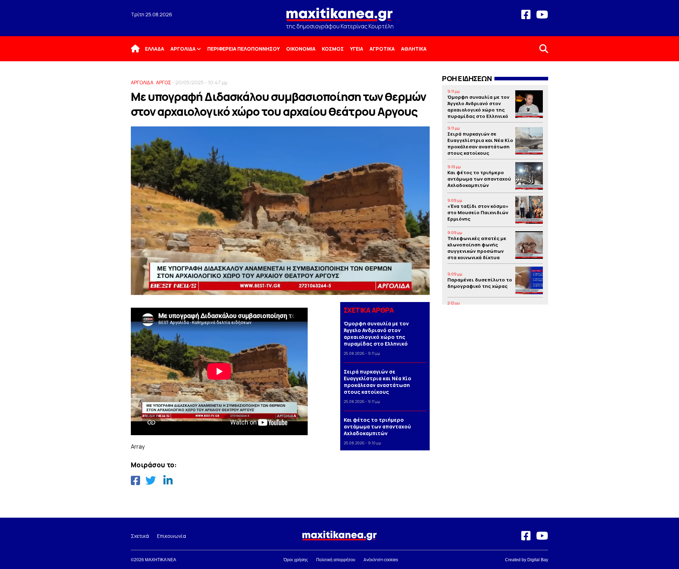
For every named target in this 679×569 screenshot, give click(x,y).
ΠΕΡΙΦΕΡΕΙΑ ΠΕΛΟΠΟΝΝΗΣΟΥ (243, 48)
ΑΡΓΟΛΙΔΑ (183, 48)
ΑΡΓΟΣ (163, 82)
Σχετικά (140, 536)
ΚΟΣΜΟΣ (333, 48)
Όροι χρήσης (296, 559)
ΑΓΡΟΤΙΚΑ (382, 48)
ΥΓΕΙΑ (356, 48)
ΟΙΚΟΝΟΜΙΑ (300, 48)
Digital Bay (537, 559)
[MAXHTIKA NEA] (339, 18)
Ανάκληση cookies (381, 560)
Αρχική (140, 48)
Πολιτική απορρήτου (335, 559)
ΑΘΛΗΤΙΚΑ (413, 48)
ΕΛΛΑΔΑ (154, 48)
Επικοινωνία (171, 536)
